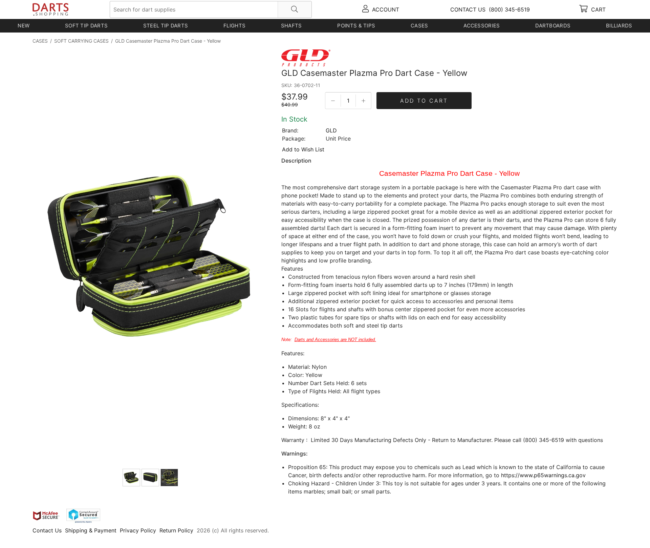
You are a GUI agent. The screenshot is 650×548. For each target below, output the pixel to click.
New (23, 25)
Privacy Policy (138, 530)
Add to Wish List (303, 149)
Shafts (291, 25)
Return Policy (176, 530)
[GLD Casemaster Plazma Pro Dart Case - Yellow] (150, 258)
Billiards (619, 25)
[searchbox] (211, 9)
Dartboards (552, 25)
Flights (234, 25)
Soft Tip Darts (86, 25)
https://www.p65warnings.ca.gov (543, 475)
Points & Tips (356, 25)
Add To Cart (424, 100)
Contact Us (47, 530)
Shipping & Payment (90, 530)
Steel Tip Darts (165, 25)
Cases (419, 25)
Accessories (481, 25)
